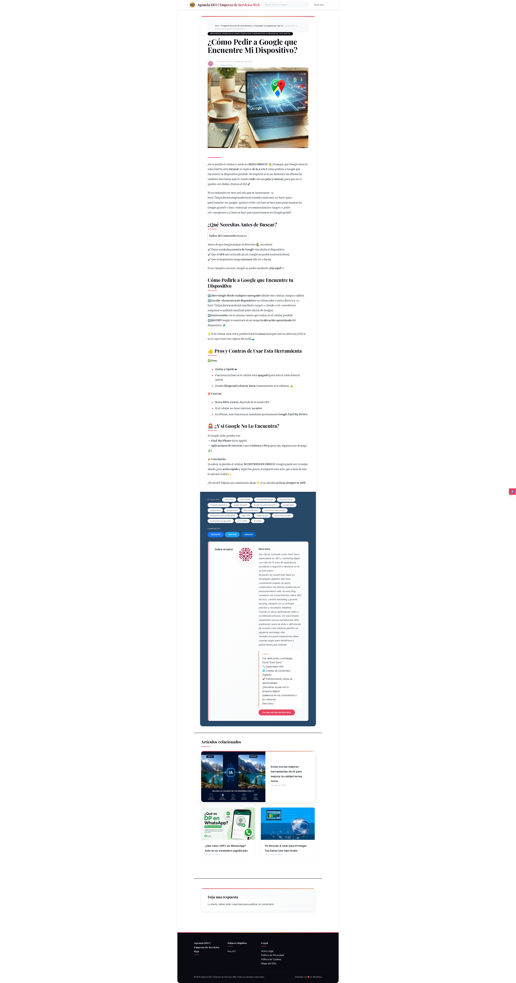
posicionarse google (283, 516)
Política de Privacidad (272, 955)
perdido (243, 174)
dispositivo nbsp (286, 500)
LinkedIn (248, 534)
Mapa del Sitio (268, 963)
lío (244, 184)
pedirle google (262, 516)
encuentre (214, 174)
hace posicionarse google (275, 510)
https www (246, 516)
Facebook (216, 534)
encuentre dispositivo (218, 505)
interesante (262, 192)
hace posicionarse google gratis (222, 516)
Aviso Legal (267, 951)
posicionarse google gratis (220, 521)
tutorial (234, 169)
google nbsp (215, 510)
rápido (230, 369)
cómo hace (229, 500)
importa (258, 174)
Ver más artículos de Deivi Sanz (276, 712)
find (250, 305)
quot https (257, 521)
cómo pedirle (245, 500)
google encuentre (241, 505)
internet (246, 259)
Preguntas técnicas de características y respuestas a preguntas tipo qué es (252, 26)
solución (213, 169)
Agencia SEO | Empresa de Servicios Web (228, 4)
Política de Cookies (271, 959)
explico (247, 169)
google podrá (232, 510)
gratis (243, 202)
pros (268, 179)
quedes (212, 184)
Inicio (217, 26)
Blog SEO (319, 5)
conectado (237, 904)
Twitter (232, 534)
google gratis (288, 505)
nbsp (229, 249)
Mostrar (241, 236)
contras (278, 179)
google (233, 202)
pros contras (242, 521)
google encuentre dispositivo (265, 505)
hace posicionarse (251, 510)
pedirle (279, 169)
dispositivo (231, 174)
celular (230, 164)
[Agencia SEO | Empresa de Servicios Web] (192, 4)
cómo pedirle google (265, 500)
